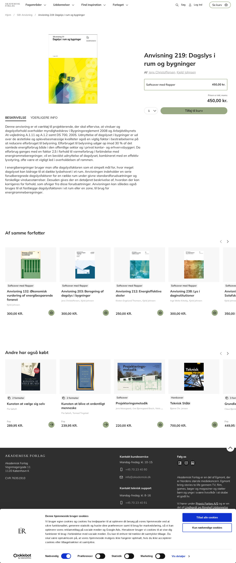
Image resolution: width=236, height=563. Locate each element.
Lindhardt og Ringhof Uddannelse (206, 507)
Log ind (198, 4)
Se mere (51, 425)
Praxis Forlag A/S (207, 503)
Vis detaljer (178, 556)
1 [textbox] (149, 110)
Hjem (8, 14)
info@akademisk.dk (138, 477)
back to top (230, 448)
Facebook (180, 463)
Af (145, 72)
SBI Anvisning (24, 14)
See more (30, 282)
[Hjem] (12, 5)
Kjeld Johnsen (186, 72)
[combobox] (151, 110)
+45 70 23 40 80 (136, 469)
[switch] (100, 556)
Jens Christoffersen (162, 72)
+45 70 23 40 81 (136, 502)
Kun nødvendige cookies (207, 527)
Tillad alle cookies (207, 517)
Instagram (186, 463)
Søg (183, 4)
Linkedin (192, 463)
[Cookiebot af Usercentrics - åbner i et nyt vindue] (22, 556)
